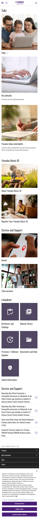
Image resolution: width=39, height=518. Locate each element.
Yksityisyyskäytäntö (13, 500)
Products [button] (4, 450)
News (3, 460)
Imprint (4, 500)
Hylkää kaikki (19, 509)
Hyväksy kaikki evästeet (19, 514)
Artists (3, 464)
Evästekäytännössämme (27, 500)
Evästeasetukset (19, 503)
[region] (19, 493)
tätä (16, 496)
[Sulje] (37, 471)
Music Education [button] (6, 455)
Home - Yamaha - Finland (8, 446)
